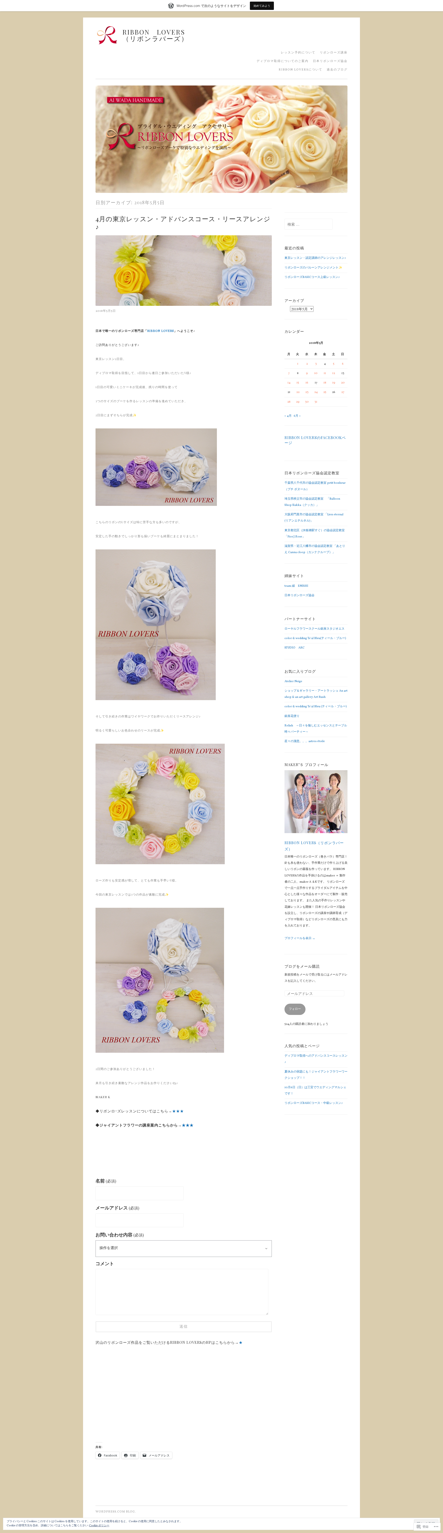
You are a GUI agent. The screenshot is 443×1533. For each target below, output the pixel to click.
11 (325, 373)
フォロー (295, 1009)
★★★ (178, 1110)
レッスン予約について (298, 53)
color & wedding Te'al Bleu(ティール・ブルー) (315, 638)
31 (315, 402)
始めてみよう (262, 5)
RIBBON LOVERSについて (300, 70)
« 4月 (288, 416)
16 (306, 383)
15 (297, 383)
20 (343, 383)
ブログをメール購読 (302, 966)
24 (316, 392)
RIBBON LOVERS (160, 331)
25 (324, 392)
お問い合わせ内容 (120, 1235)
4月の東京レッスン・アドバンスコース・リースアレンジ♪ (183, 222)
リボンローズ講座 (333, 53)
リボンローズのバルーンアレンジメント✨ (313, 268)
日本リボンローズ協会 (330, 61)
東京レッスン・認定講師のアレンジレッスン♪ (315, 258)
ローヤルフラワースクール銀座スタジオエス (314, 629)
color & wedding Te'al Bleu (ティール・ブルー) (315, 707)
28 (288, 402)
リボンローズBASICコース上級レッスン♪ (312, 277)
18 (324, 383)
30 (307, 402)
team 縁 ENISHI (296, 586)
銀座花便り (291, 716)
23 (306, 392)
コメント (105, 1264)
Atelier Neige (293, 681)
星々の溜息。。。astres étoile (304, 741)
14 (288, 383)
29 (297, 402)
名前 (106, 1181)
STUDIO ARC (294, 648)
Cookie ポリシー (99, 1525)
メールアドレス (117, 1208)
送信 (184, 1326)
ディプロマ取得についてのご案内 (282, 61)
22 (297, 392)
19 (333, 383)
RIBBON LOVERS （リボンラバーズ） (179, 35)
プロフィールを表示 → (299, 938)
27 (342, 392)
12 (333, 373)
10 (315, 373)
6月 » (297, 416)
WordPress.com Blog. (116, 1512)
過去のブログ (337, 70)
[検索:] (308, 225)
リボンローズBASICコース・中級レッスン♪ (313, 1103)
